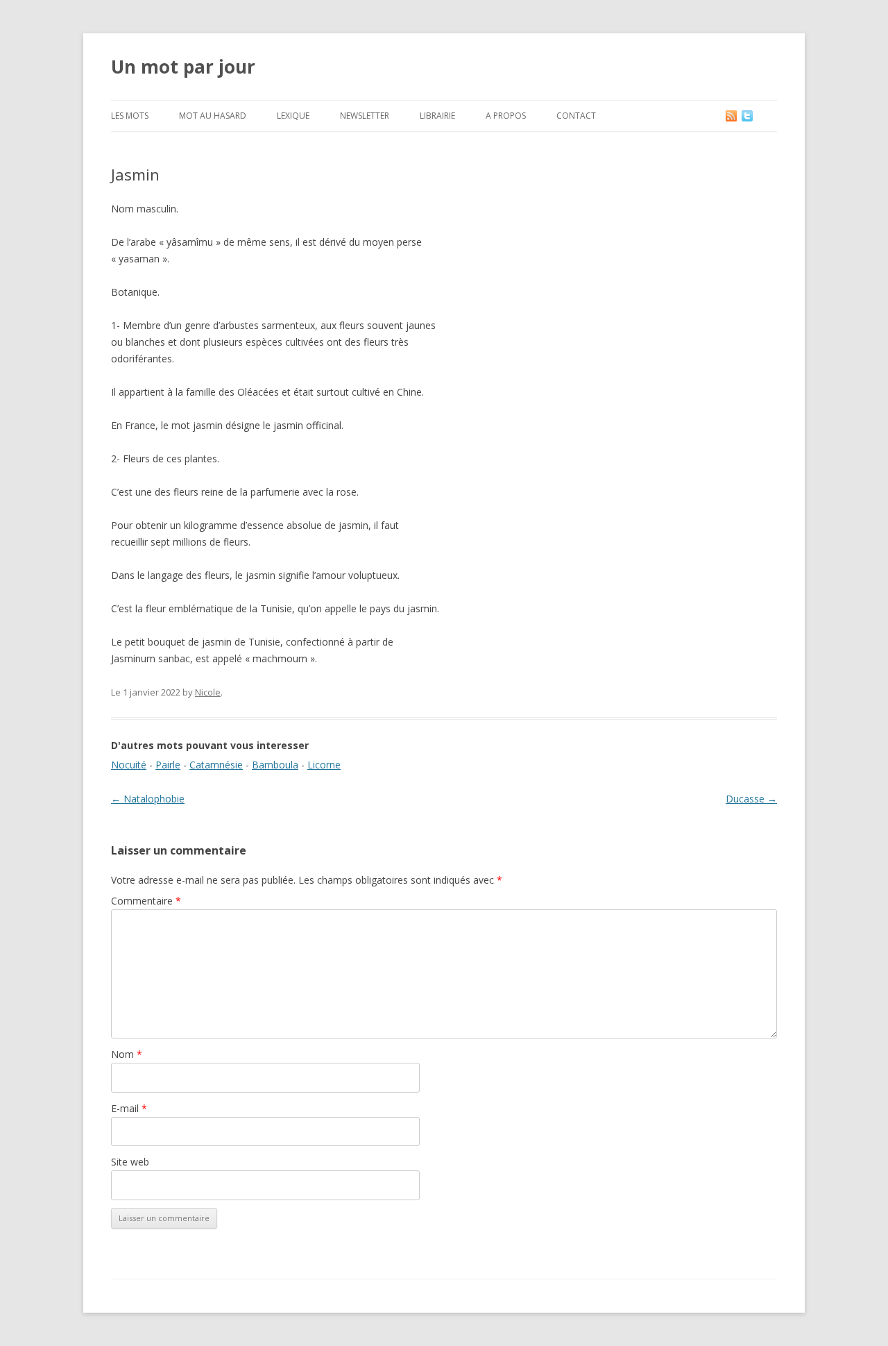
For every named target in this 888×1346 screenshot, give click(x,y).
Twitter (758, 115)
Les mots (129, 115)
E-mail (129, 1108)
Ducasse (751, 798)
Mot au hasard (212, 115)
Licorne (324, 764)
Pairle (167, 764)
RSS (732, 115)
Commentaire (146, 900)
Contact (576, 115)
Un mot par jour (183, 66)
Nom (126, 1054)
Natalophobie (148, 798)
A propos (506, 115)
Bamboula (275, 764)
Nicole (208, 692)
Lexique (293, 115)
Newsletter (364, 115)
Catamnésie (216, 764)
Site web (130, 1161)
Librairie (437, 115)
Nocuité (128, 764)
